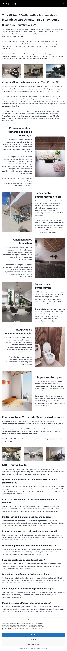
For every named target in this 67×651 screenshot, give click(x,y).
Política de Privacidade (35, 648)
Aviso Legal (45, 648)
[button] (64, 620)
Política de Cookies (24, 648)
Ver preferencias (33, 644)
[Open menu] (63, 3)
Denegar (33, 639)
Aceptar (33, 635)
